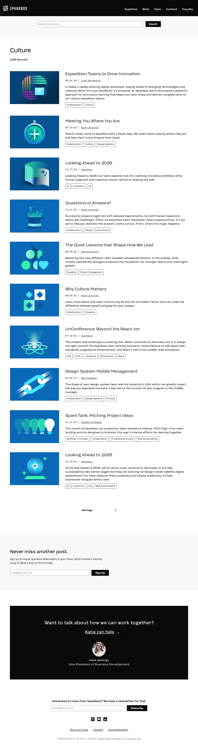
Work (145, 9)
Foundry (187, 9)
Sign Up (100, 573)
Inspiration (78, 186)
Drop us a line (79, 729)
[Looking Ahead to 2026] (34, 175)
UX (89, 186)
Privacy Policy (104, 738)
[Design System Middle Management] (34, 385)
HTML (78, 356)
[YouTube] (99, 719)
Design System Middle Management (101, 371)
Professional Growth (122, 438)
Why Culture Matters (85, 289)
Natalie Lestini (90, 251)
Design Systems (105, 144)
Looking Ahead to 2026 (88, 163)
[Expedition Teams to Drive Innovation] (34, 90)
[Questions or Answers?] (34, 217)
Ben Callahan (89, 378)
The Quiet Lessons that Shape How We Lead (109, 245)
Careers (98, 729)
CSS (69, 356)
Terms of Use (134, 738)
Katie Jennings (90, 127)
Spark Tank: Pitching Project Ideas (99, 415)
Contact (171, 9)
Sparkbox (87, 169)
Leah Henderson (91, 80)
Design (89, 230)
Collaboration (74, 105)
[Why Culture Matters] (34, 301)
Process (110, 398)
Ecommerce (103, 230)
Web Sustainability (148, 438)
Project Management (91, 272)
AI (68, 186)
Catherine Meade (91, 422)
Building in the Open (78, 438)
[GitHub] (93, 719)
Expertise (131, 9)
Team (157, 9)
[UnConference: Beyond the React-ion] (34, 343)
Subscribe (137, 708)
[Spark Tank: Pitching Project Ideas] (34, 427)
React (121, 356)
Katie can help (99, 632)
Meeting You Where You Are (92, 121)
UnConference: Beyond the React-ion (102, 329)
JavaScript (90, 356)
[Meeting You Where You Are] (34, 133)
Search (153, 24)
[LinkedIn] (105, 719)
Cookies (116, 738)
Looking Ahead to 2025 (88, 454)
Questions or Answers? (88, 203)
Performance (107, 356)
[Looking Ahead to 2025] (34, 471)
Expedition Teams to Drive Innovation (102, 73)
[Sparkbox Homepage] (14, 8)
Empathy (71, 272)
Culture (89, 105)
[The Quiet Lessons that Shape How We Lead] (34, 259)
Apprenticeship (118, 729)
